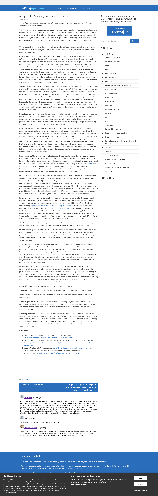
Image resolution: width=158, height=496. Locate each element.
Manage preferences (140, 490)
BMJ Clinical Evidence (112, 62)
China (107, 70)
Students (108, 151)
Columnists (109, 81)
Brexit (107, 66)
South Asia (109, 147)
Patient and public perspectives (116, 133)
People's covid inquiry (112, 137)
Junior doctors (110, 105)
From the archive (111, 93)
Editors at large (110, 89)
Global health (110, 97)
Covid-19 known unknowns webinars (118, 85)
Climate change (110, 78)
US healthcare (110, 163)
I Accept (140, 478)
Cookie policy (12, 492)
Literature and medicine (113, 109)
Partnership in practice (113, 129)
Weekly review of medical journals (117, 167)
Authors (70, 8)
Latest (58, 8)
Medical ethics (110, 113)
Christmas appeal (111, 74)
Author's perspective (112, 58)
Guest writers (26, 379)
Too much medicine (112, 155)
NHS (106, 121)
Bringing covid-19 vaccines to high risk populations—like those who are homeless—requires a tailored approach (80, 387)
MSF (106, 117)
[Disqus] (58, 421)
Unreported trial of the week (115, 159)
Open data (109, 125)
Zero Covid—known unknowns (33, 385)
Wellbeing (108, 171)
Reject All (140, 484)
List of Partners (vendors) (78, 485)
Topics (85, 8)
